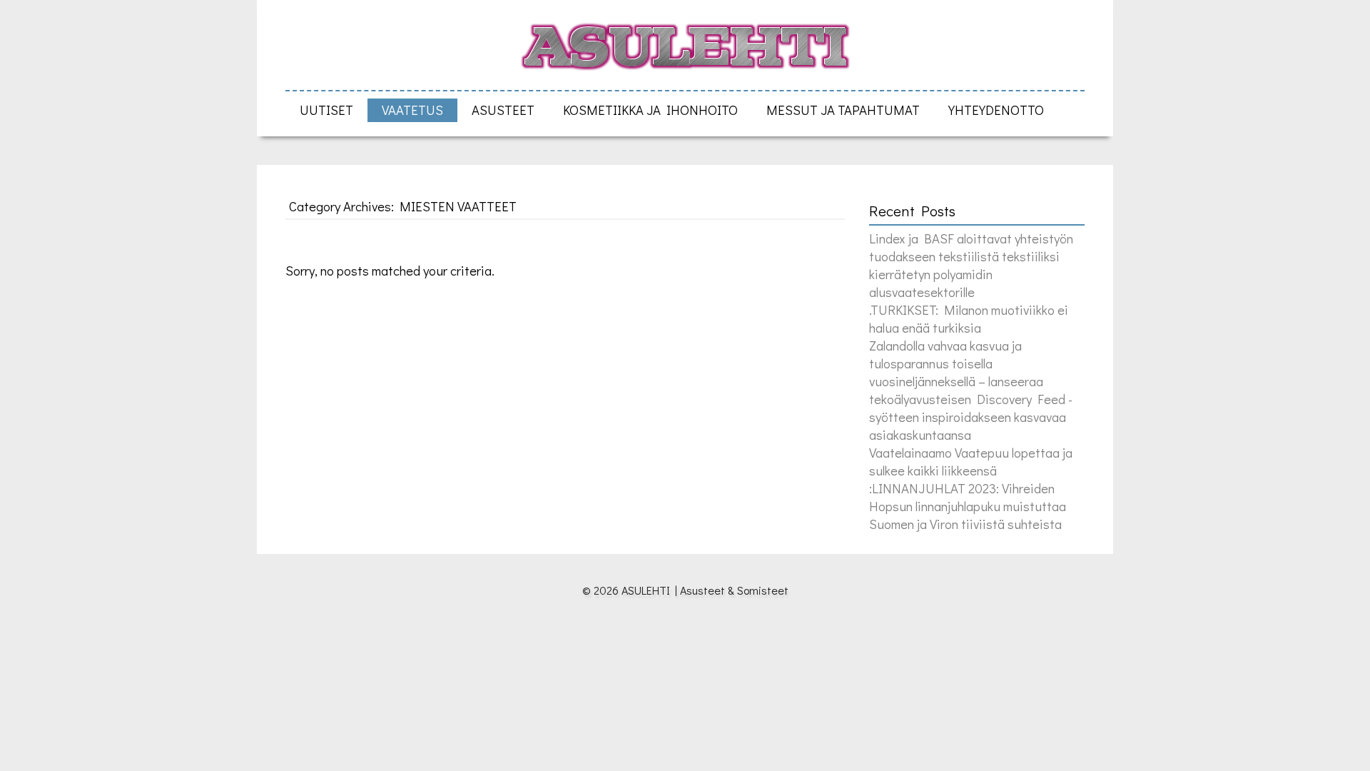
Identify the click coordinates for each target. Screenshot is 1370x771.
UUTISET (326, 110)
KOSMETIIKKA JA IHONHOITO (650, 110)
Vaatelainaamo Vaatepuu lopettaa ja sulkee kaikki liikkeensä (970, 461)
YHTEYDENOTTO (996, 110)
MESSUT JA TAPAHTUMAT (843, 110)
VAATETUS (412, 110)
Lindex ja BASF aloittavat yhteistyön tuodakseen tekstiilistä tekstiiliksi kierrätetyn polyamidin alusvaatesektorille (971, 265)
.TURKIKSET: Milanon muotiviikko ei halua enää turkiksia (968, 318)
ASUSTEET (503, 110)
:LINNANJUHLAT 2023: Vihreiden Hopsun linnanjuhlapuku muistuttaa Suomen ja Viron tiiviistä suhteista (967, 506)
